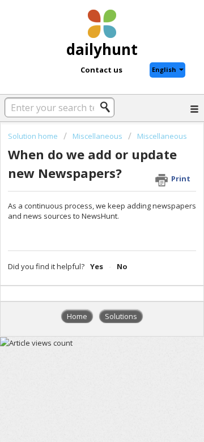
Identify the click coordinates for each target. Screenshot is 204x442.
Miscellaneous (97, 136)
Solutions (121, 316)
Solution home (34, 136)
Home (77, 316)
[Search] (108, 107)
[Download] (81, 210)
